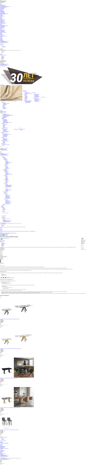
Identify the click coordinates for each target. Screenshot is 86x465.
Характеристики (3, 243)
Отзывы (2, 244)
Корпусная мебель (6, 170)
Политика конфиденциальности (4, 458)
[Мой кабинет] (0, 147)
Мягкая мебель (2, 450)
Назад (5, 158)
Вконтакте (3, 51)
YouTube (3, 439)
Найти (1, 460)
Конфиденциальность (2, 447)
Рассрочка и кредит (2, 446)
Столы (6, 194)
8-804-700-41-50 (4, 42)
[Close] (0, 461)
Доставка (1, 444)
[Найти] (0, 3)
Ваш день (4, 208)
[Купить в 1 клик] (0, 297)
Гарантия (1, 445)
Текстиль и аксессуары (3, 453)
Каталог (4, 157)
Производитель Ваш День (3, 440)
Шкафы (6, 176)
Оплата (2, 245)
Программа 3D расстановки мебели (4, 448)
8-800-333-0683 (2, 40)
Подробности (1, 351)
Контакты (1, 442)
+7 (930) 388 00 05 (3, 64)
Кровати (7, 184)
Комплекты (7, 172)
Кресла (6, 166)
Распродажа (1, 451)
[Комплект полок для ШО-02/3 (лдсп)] (4, 238)
